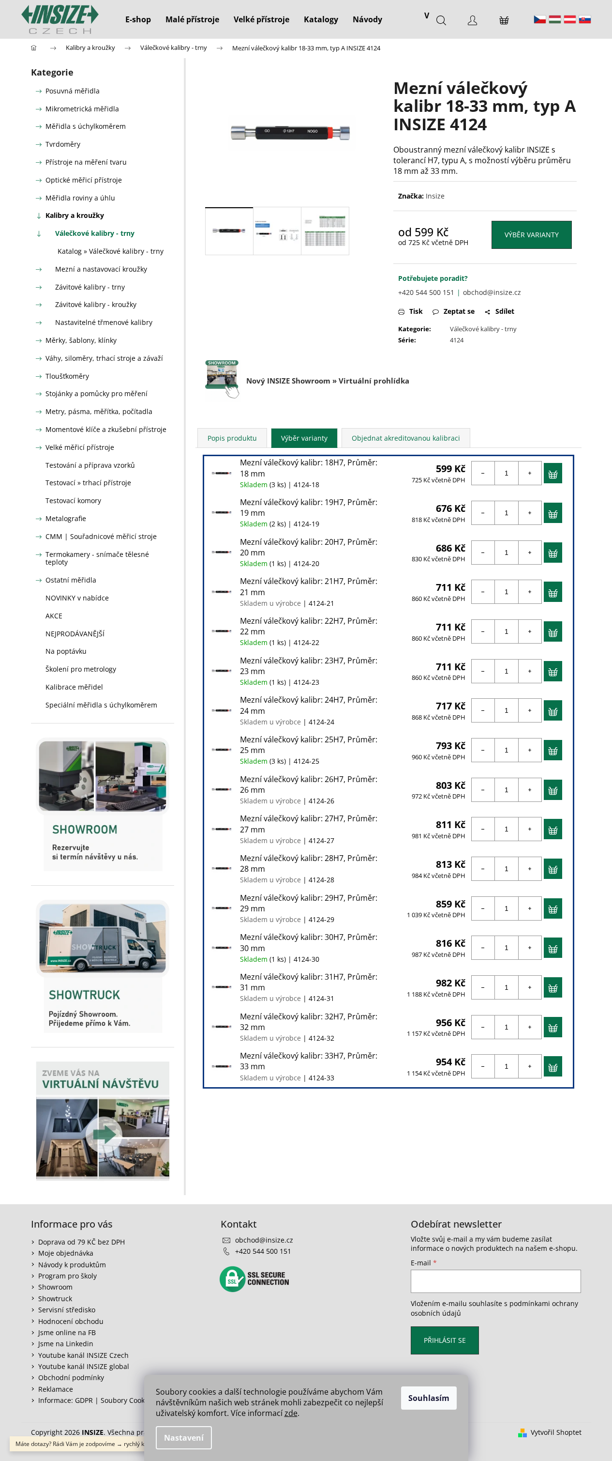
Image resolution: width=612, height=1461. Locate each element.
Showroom (55, 1287)
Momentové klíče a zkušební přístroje (105, 429)
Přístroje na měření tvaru (86, 162)
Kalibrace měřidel (74, 687)
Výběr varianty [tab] (304, 438)
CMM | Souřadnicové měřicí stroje (101, 536)
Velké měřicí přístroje (79, 447)
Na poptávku (66, 651)
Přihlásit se (445, 1340)
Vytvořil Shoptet (556, 1432)
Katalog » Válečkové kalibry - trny (111, 251)
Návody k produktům (72, 1264)
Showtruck (55, 1298)
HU (555, 19)
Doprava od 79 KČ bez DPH (81, 1241)
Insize (435, 195)
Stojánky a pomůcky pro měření (96, 393)
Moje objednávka (65, 1253)
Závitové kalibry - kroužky (95, 304)
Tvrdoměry (62, 144)
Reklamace (55, 1389)
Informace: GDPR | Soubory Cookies (96, 1400)
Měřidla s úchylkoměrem (85, 126)
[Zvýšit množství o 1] (529, 473)
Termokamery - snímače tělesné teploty (97, 558)
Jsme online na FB (67, 1332)
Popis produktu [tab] (232, 438)
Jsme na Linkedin (65, 1343)
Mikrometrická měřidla (82, 108)
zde (291, 1413)
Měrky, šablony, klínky (81, 340)
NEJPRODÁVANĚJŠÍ (74, 633)
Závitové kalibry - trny (90, 287)
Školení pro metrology (80, 669)
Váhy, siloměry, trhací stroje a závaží (104, 358)
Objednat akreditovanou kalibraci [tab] (406, 438)
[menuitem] (138, 19)
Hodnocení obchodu (71, 1321)
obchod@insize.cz (492, 292)
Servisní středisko (66, 1309)
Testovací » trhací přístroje (88, 482)
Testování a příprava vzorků (90, 465)
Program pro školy (67, 1275)
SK (585, 19)
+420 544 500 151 (426, 292)
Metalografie (65, 518)
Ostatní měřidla (70, 579)
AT (570, 19)
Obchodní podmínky (71, 1377)
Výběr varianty (532, 234)
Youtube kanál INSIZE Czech (83, 1355)
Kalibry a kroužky (74, 215)
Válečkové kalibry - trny (94, 233)
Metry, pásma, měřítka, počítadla (98, 411)
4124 (456, 340)
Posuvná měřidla (72, 90)
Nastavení (184, 1437)
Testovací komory (73, 500)
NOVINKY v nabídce (77, 597)
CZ (540, 19)
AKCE (53, 615)
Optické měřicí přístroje (83, 180)
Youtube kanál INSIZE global (83, 1366)
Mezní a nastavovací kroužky (101, 269)
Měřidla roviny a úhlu (80, 197)
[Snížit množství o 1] (483, 473)
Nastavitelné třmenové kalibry (103, 322)
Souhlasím (428, 1398)
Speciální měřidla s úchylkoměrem (101, 704)
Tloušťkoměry (67, 376)
